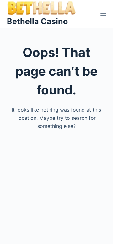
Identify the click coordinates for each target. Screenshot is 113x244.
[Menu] (103, 14)
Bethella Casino (37, 21)
